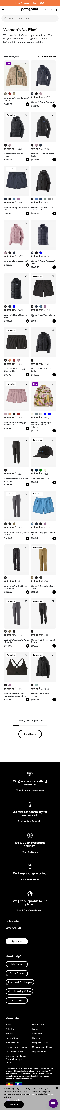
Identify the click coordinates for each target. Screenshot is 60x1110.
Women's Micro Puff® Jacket (41, 370)
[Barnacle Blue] (40, 253)
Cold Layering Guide (19, 991)
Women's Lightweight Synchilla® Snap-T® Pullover (41, 424)
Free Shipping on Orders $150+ (30, 3)
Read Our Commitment (30, 910)
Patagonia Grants (40, 1042)
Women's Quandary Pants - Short (16, 533)
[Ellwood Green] (45, 199)
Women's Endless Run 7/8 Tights (43, 641)
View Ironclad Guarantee (30, 790)
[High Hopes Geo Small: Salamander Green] (40, 470)
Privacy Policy (12, 1042)
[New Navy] (36, 470)
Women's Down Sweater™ (43, 102)
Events (35, 1029)
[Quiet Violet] (40, 93)
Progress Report (40, 1051)
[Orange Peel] (53, 199)
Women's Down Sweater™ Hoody (16, 155)
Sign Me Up (17, 941)
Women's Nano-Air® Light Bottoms (16, 480)
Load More (30, 734)
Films (8, 1024)
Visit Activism (30, 852)
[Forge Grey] (5, 524)
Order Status (17, 973)
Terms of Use (12, 1038)
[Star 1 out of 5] (32, 97)
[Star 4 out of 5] (40, 97)
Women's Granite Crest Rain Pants (15, 587)
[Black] (36, 93)
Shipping (10, 1029)
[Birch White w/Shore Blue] (45, 470)
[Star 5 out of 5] (42, 97)
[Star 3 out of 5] (37, 97)
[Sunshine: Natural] (32, 414)
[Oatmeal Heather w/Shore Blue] (40, 414)
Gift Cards (17, 1000)
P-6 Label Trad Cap (40, 479)
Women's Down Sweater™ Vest (43, 262)
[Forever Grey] (49, 199)
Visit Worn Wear (30, 879)
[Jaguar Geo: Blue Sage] (45, 414)
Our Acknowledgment (42, 1047)
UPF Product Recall (15, 1051)
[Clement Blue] (40, 199)
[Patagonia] (30, 10)
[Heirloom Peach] (10, 360)
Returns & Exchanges (20, 982)
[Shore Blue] (14, 199)
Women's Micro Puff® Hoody (41, 695)
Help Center (17, 964)
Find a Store (38, 1024)
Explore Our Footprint (30, 821)
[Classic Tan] (14, 524)
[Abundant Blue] (36, 199)
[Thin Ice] (36, 685)
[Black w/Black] (10, 199)
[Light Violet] (18, 199)
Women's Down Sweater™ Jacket (43, 155)
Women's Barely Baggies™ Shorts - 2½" (16, 370)
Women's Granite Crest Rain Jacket (42, 208)
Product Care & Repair (16, 1047)
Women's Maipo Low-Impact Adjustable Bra (15, 695)
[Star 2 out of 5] (34, 97)
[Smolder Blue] (32, 93)
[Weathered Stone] (14, 93)
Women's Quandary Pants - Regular (16, 641)
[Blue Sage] (36, 414)
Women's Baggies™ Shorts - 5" (16, 208)
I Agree (14, 1104)
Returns (9, 1033)
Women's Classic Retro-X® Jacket (16, 99)
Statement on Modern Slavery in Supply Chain (16, 1059)
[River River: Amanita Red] (10, 93)
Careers (36, 1038)
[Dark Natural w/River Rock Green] (5, 93)
